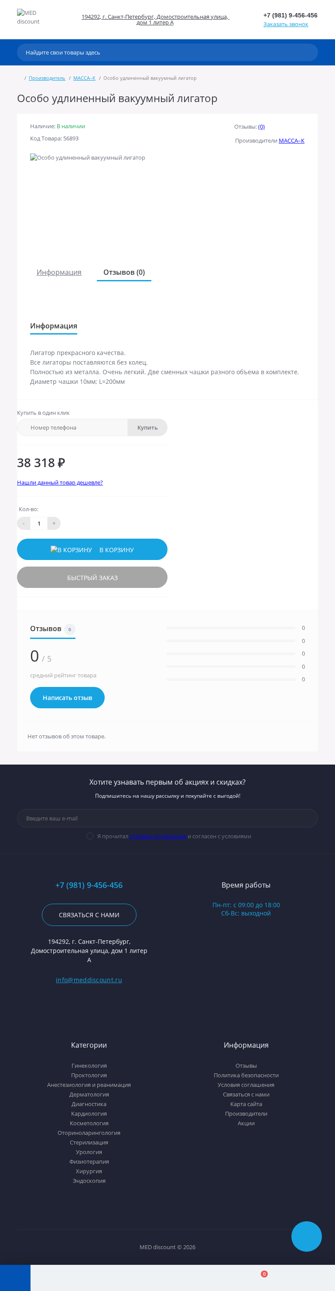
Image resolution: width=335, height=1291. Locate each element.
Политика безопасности (246, 1075)
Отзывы (246, 1065)
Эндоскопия (89, 1181)
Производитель (47, 78)
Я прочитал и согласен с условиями (174, 836)
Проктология (89, 1075)
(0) (261, 126)
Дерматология (89, 1094)
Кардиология (89, 1113)
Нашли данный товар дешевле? (60, 482)
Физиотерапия (89, 1161)
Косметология (89, 1123)
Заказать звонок (285, 24)
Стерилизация (89, 1142)
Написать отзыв (67, 697)
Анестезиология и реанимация (89, 1085)
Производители (246, 1113)
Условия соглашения (158, 836)
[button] (154, 20)
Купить (147, 427)
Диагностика (89, 1104)
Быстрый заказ (92, 578)
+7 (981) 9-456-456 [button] (89, 885)
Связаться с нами (89, 915)
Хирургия (89, 1171)
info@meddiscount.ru (89, 980)
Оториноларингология (89, 1133)
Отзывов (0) (124, 272)
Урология (89, 1152)
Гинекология (89, 1065)
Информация (59, 272)
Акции (246, 1123)
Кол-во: (28, 509)
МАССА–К (84, 78)
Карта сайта (246, 1104)
